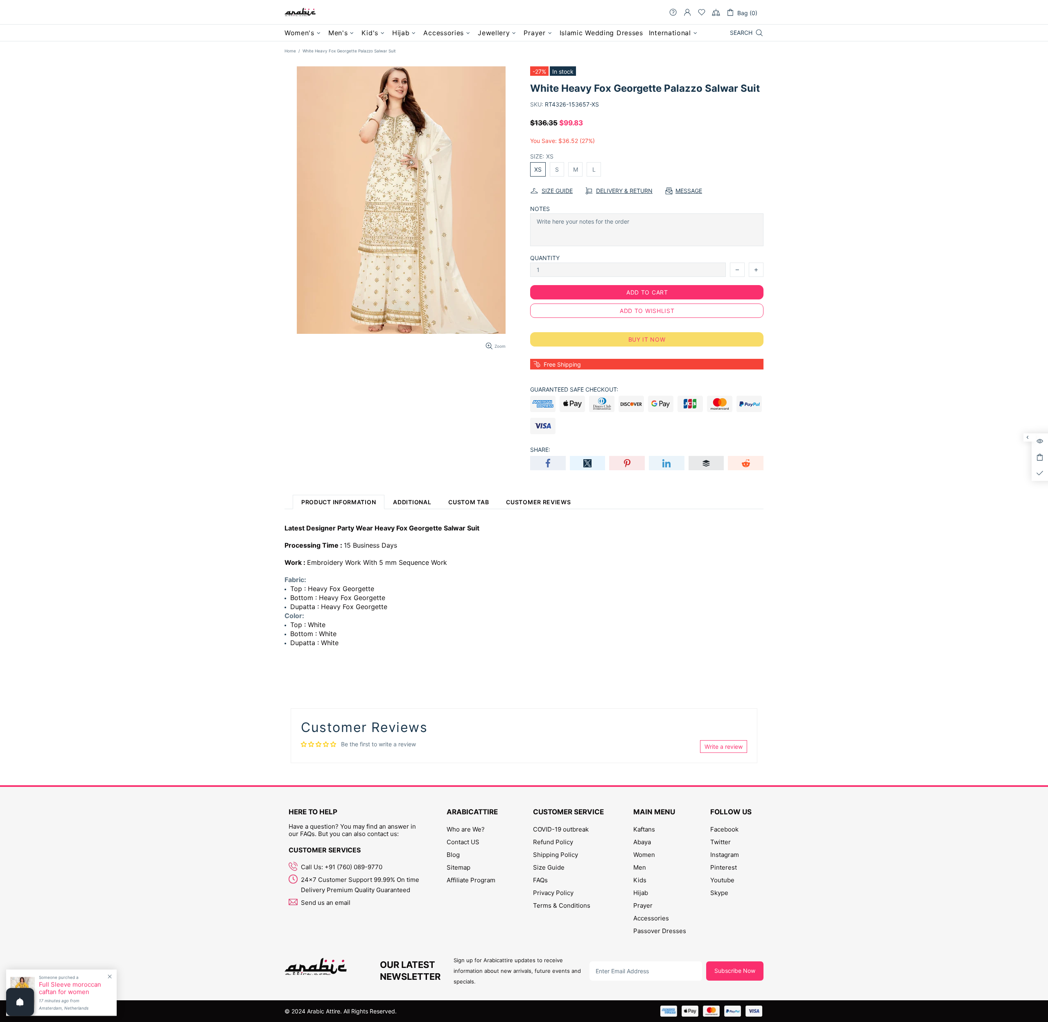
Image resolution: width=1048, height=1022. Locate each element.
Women (644, 855)
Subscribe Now (734, 970)
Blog (453, 855)
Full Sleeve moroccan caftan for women (70, 988)
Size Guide (549, 867)
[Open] (20, 1002)
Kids (639, 880)
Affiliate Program (471, 880)
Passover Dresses (659, 931)
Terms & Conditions (561, 905)
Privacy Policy (553, 893)
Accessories (651, 918)
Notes (540, 208)
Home (290, 50)
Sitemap (458, 867)
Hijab (640, 893)
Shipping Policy (555, 855)
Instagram (724, 855)
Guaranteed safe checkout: (574, 389)
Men (639, 867)
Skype (719, 893)
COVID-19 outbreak (561, 829)
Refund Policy (553, 842)
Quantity (545, 257)
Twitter (720, 842)
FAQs (540, 880)
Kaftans (644, 829)
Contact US (463, 842)
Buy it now (647, 339)
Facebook (724, 829)
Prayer (643, 905)
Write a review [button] (724, 746)
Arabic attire (300, 12)
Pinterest (723, 867)
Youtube (722, 880)
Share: (540, 449)
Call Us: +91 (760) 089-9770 (341, 867)
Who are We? (466, 829)
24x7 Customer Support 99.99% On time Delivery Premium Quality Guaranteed (360, 885)
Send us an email (325, 902)
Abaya (642, 842)
